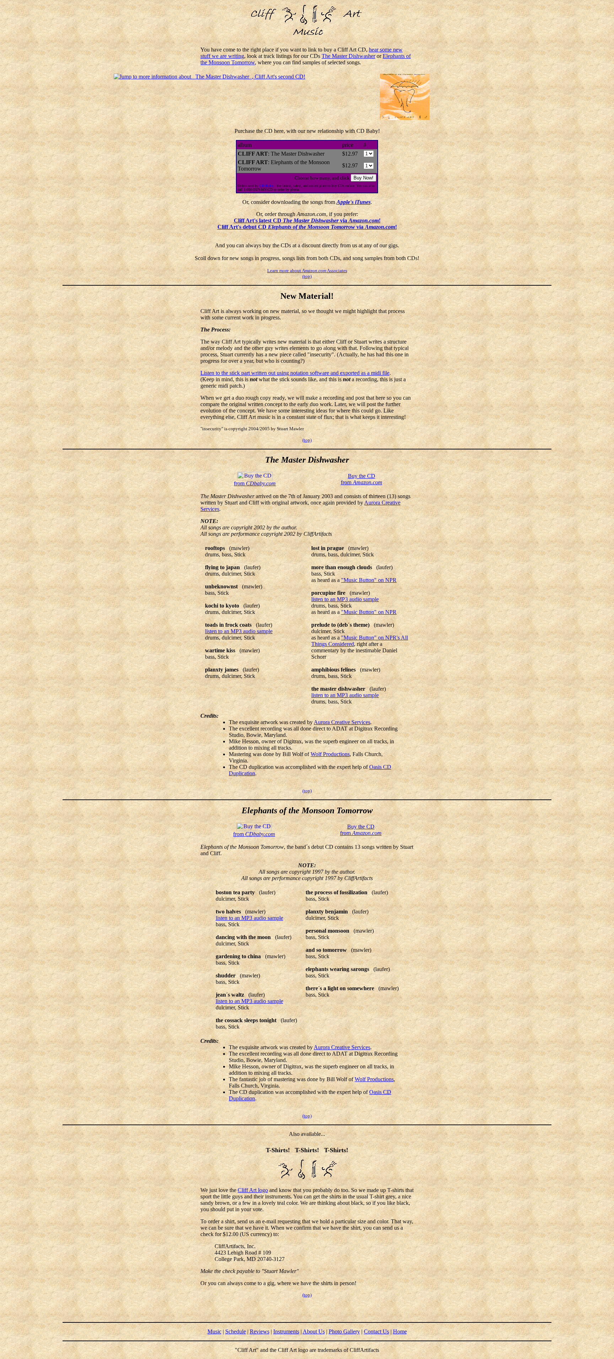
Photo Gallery (344, 1331)
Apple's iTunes (353, 202)
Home (400, 1331)
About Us (314, 1331)
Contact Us (376, 1331)
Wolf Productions (330, 754)
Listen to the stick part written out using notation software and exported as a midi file (294, 373)
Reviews (259, 1331)
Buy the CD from (361, 479)
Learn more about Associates (307, 270)
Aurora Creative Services (342, 722)
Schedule (235, 1331)
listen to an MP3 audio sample (239, 631)
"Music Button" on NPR (369, 580)
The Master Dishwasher (348, 56)
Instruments (286, 1331)
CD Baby (266, 186)
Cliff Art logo (253, 1190)
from (255, 483)
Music (214, 1331)
